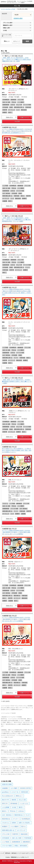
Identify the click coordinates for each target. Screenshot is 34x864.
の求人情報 (7, 784)
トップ (2, 853)
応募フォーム (24, 117)
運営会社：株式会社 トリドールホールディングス (19, 853)
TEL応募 (17, 121)
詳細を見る (9, 117)
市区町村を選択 (18, 18)
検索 (27, 41)
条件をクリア (16, 41)
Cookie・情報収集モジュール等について (17, 857)
